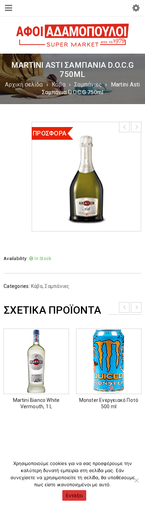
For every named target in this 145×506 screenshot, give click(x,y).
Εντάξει (74, 495)
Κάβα (58, 84)
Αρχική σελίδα (24, 84)
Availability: (15, 258)
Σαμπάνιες (88, 84)
